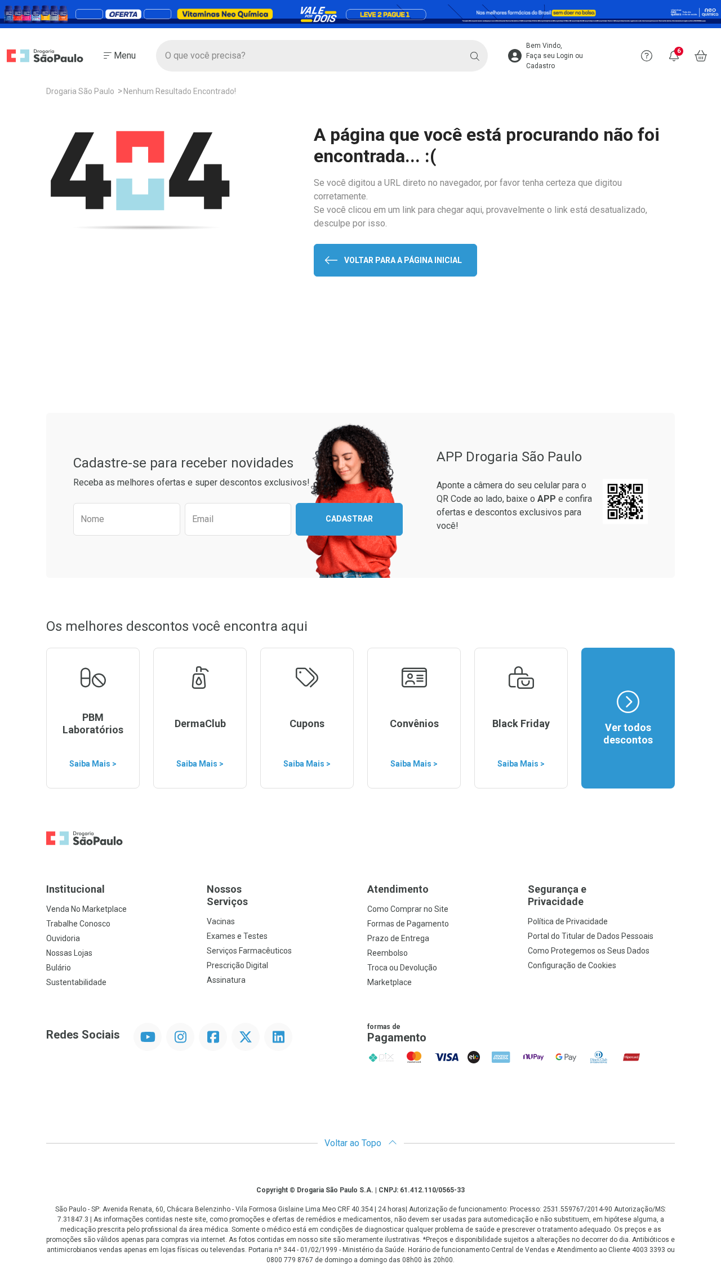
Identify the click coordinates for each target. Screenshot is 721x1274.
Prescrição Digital (237, 965)
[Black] (360, 14)
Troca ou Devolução (402, 967)
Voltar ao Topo (354, 1143)
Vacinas (221, 921)
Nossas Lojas (69, 952)
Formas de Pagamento (408, 923)
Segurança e (557, 895)
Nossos (227, 895)
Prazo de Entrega (398, 938)
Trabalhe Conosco (78, 923)
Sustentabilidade (76, 982)
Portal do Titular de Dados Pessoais (590, 936)
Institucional (75, 889)
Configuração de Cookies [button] (572, 965)
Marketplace (389, 982)
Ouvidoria (63, 938)
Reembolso (387, 952)
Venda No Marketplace (86, 909)
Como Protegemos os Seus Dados (588, 950)
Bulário (58, 967)
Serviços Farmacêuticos (249, 950)
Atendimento (398, 889)
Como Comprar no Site (407, 909)
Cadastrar (349, 518)
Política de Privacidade (568, 921)
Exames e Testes (237, 936)
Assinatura (226, 980)
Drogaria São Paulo (80, 91)
